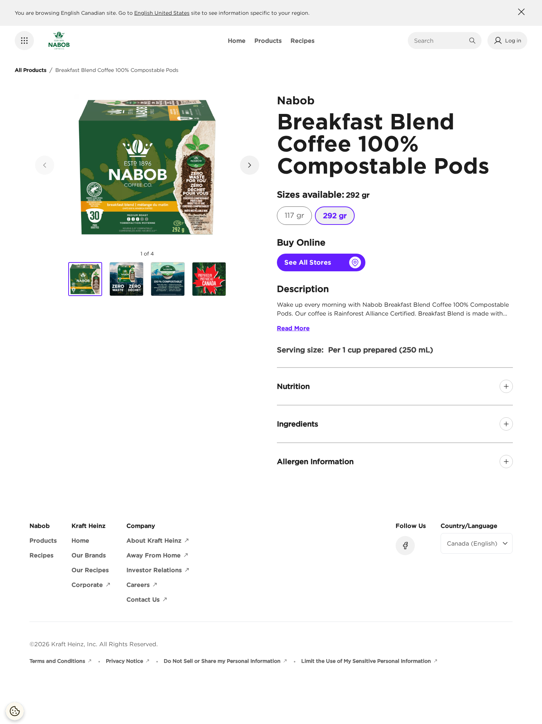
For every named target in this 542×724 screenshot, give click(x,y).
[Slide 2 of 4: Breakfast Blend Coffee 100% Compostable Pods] (126, 279)
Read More (293, 328)
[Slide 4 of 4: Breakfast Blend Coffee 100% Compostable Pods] (209, 279)
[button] (24, 40)
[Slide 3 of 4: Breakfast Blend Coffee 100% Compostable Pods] (168, 279)
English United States (162, 13)
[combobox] (439, 40)
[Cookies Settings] (15, 711)
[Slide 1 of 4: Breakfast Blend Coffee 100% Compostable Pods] (85, 279)
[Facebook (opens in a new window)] (405, 545)
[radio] (294, 215)
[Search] (472, 40)
